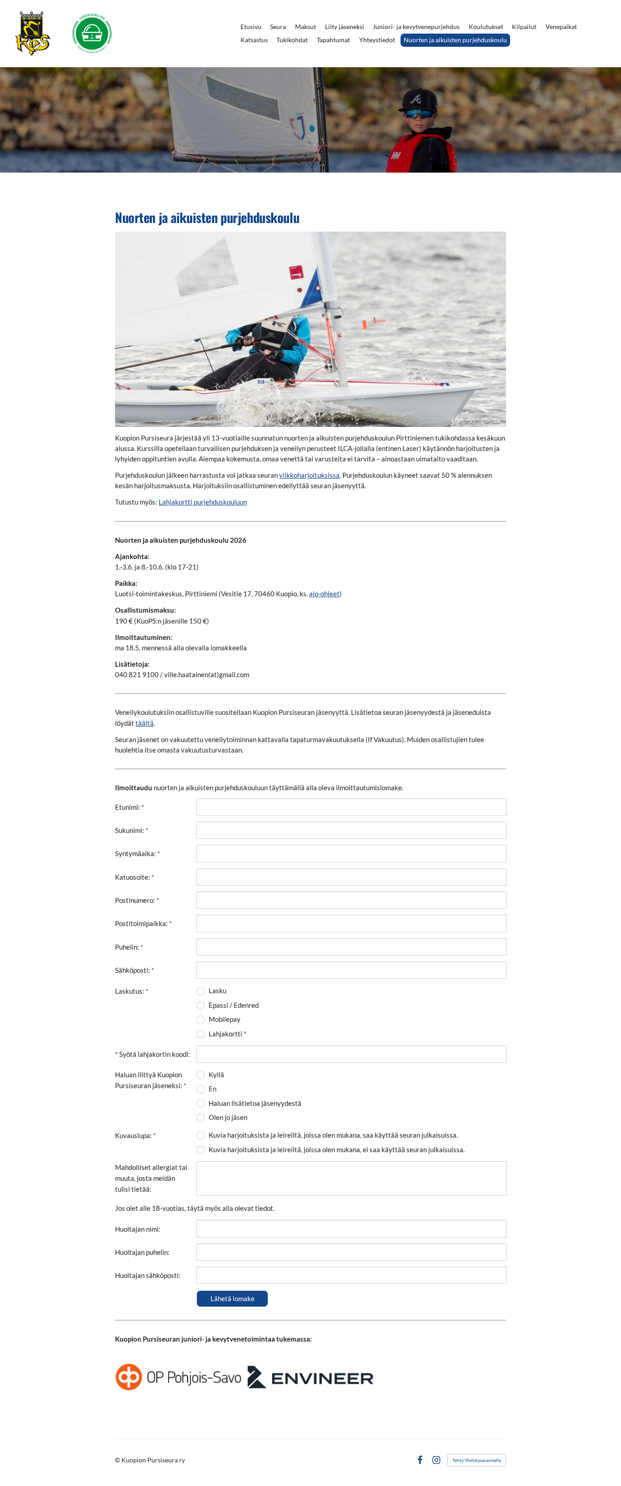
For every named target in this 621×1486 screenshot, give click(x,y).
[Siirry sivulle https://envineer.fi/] (310, 1377)
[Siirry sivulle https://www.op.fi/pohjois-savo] (178, 1377)
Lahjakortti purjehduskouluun (203, 502)
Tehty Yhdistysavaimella (476, 1460)
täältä (144, 723)
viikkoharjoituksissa (309, 475)
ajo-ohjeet (324, 593)
